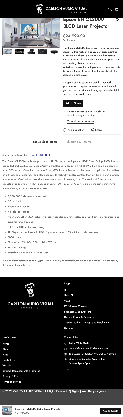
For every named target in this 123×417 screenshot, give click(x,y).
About (5, 349)
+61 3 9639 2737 (79, 343)
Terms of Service (11, 382)
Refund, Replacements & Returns (21, 371)
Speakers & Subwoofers (77, 311)
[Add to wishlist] (117, 19)
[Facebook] (68, 370)
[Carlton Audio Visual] (62, 9)
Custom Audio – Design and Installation (86, 322)
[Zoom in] (53, 22)
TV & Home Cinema (75, 306)
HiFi (66, 290)
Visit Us (6, 365)
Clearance (69, 328)
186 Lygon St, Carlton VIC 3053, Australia (92, 354)
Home (5, 343)
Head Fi (68, 295)
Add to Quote (73, 103)
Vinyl (67, 301)
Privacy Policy (10, 376)
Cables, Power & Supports (79, 317)
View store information (80, 121)
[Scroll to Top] (116, 399)
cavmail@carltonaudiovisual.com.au (89, 348)
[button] (117, 9)
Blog (5, 354)
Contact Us (8, 360)
